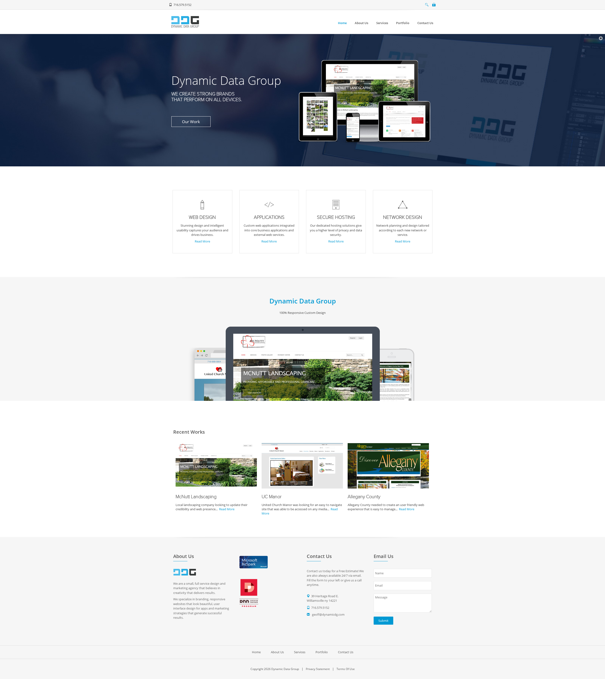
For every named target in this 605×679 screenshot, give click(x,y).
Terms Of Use (346, 669)
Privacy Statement (318, 669)
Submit (383, 620)
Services (299, 652)
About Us (277, 652)
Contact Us (345, 652)
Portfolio (321, 652)
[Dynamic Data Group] (185, 21)
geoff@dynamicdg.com (328, 614)
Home (256, 652)
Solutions (155, 118)
